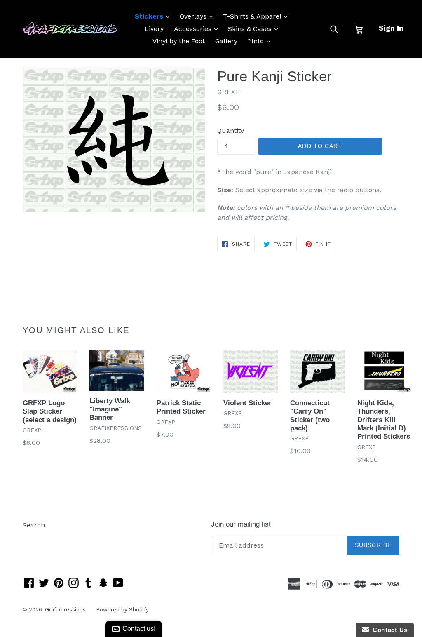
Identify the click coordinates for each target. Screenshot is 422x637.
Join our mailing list (241, 524)
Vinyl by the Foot (178, 41)
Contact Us (388, 629)
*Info (261, 41)
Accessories (198, 28)
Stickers (154, 16)
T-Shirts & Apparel (257, 16)
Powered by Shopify (122, 609)
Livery (154, 29)
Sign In (391, 28)
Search (34, 525)
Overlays (198, 16)
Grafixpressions (65, 609)
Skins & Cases (255, 28)
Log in (32, 537)
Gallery (226, 41)
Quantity (230, 130)
